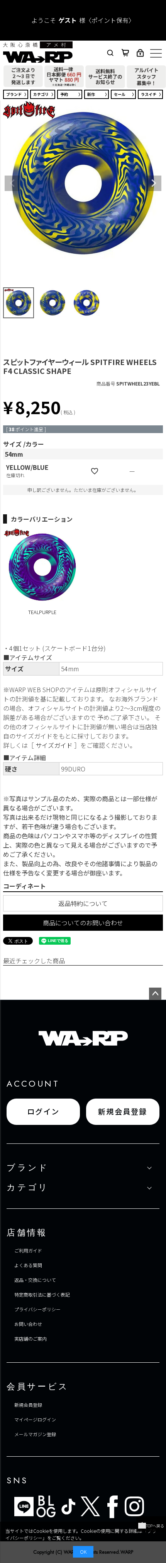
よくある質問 (28, 1265)
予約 (64, 94)
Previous (12, 183)
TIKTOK (68, 1506)
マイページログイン (35, 1419)
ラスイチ (148, 94)
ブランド (14, 94)
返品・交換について (35, 1279)
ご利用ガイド (28, 1250)
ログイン (43, 1111)
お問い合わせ (28, 1324)
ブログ (46, 1506)
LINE (24, 1506)
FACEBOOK (112, 1506)
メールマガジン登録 (35, 1434)
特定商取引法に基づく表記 (42, 1294)
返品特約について (83, 903)
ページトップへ (155, 994)
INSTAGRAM (134, 1506)
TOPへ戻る (155, 1526)
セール (119, 94)
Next (153, 183)
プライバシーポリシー (37, 1309)
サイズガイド (54, 745)
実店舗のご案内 (30, 1338)
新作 (91, 94)
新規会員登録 (122, 1111)
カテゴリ (41, 94)
